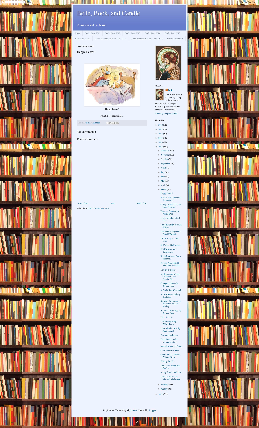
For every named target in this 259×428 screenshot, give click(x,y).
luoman (134, 410)
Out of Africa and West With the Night (170, 355)
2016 (160, 133)
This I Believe (166, 317)
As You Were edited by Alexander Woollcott (170, 264)
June (163, 176)
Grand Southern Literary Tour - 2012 (110, 38)
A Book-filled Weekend (171, 290)
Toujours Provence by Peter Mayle (170, 212)
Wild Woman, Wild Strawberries (169, 250)
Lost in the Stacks (82, 38)
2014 (160, 142)
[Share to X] (112, 123)
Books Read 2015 (172, 33)
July (163, 172)
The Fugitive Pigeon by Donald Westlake (170, 232)
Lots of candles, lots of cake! (170, 219)
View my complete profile (166, 113)
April (163, 185)
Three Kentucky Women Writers (171, 226)
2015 (160, 137)
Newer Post (83, 203)
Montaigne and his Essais (171, 346)
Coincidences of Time (170, 350)
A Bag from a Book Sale (171, 372)
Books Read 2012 (112, 33)
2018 (160, 124)
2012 (160, 394)
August (164, 167)
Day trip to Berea (168, 269)
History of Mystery (175, 38)
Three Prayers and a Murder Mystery (169, 340)
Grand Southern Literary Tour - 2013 (147, 38)
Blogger (152, 410)
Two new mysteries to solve (170, 239)
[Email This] (107, 123)
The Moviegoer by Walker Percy (168, 322)
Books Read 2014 (152, 33)
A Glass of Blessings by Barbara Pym (171, 311)
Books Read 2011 (92, 33)
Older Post (141, 203)
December (165, 150)
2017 (160, 129)
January (164, 388)
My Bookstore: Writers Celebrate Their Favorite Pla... (170, 276)
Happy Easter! (167, 193)
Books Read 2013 (132, 33)
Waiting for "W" (167, 361)
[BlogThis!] (110, 123)
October (164, 159)
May (163, 180)
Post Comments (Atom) (98, 208)
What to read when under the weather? (171, 198)
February (165, 384)
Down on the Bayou (169, 335)
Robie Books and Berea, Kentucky (171, 257)
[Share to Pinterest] (117, 123)
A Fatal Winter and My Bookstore (170, 295)
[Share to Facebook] (115, 123)
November (165, 154)
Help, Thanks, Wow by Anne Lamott (170, 329)
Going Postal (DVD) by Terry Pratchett (171, 205)
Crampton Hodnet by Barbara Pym (170, 284)
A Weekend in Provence (171, 245)
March (164, 189)
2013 (160, 146)
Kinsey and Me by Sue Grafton (170, 366)
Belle (170, 90)
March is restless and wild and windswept (170, 377)
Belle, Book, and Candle (108, 12)
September (166, 163)
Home (77, 33)
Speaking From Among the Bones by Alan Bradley (171, 304)
